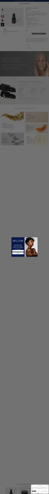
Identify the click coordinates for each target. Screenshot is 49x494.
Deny (39, 491)
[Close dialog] (36, 238)
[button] (47, 485)
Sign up (18, 253)
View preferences (45, 491)
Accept (34, 491)
